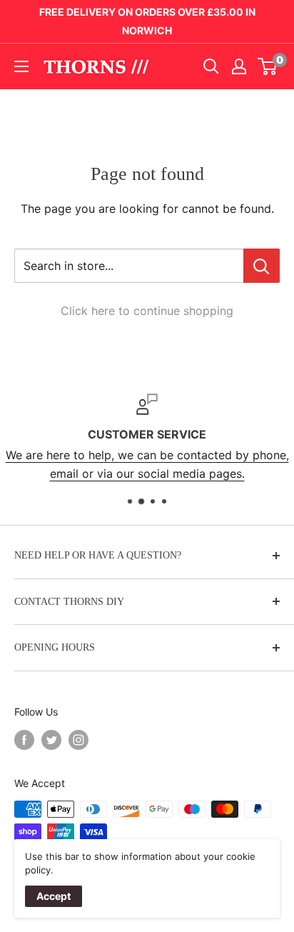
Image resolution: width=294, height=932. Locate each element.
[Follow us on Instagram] (78, 740)
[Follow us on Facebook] (24, 740)
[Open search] (211, 66)
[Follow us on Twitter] (51, 740)
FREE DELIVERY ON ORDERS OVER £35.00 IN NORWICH (147, 21)
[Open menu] (21, 66)
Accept (53, 896)
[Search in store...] (261, 266)
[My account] (239, 66)
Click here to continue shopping (147, 311)
